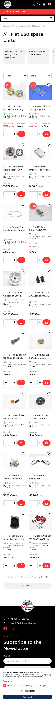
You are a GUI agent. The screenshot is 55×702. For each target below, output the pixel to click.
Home (6, 26)
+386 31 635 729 (21, 619)
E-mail (6, 656)
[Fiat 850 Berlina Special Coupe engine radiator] (14, 522)
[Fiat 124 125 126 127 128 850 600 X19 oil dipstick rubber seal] (14, 341)
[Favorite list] (38, 4)
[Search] (51, 18)
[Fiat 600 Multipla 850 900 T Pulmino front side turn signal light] (14, 401)
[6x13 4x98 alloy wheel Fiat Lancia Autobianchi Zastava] (14, 278)
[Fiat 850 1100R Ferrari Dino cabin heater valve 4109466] (14, 461)
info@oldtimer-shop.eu (24, 623)
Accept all (27, 697)
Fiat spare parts (18, 26)
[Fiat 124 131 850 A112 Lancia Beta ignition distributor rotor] (40, 401)
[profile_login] (33, 4)
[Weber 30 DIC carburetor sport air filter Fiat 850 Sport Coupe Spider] (40, 152)
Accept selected (27, 691)
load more (27, 585)
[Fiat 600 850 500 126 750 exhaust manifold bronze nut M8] (40, 341)
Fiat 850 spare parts (36, 26)
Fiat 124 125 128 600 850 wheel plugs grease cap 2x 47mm (14, 109)
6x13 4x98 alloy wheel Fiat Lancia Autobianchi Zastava (13, 295)
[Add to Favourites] (23, 84)
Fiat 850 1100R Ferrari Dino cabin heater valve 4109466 (14, 478)
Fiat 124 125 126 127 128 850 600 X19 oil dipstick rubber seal (14, 358)
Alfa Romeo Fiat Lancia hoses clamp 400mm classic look (13, 230)
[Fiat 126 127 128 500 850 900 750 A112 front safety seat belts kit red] (40, 522)
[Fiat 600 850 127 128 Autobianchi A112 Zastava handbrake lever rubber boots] (40, 278)
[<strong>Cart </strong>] (43, 4)
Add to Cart (21, 134)
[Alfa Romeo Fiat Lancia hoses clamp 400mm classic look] (14, 213)
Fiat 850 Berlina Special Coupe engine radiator (14, 539)
